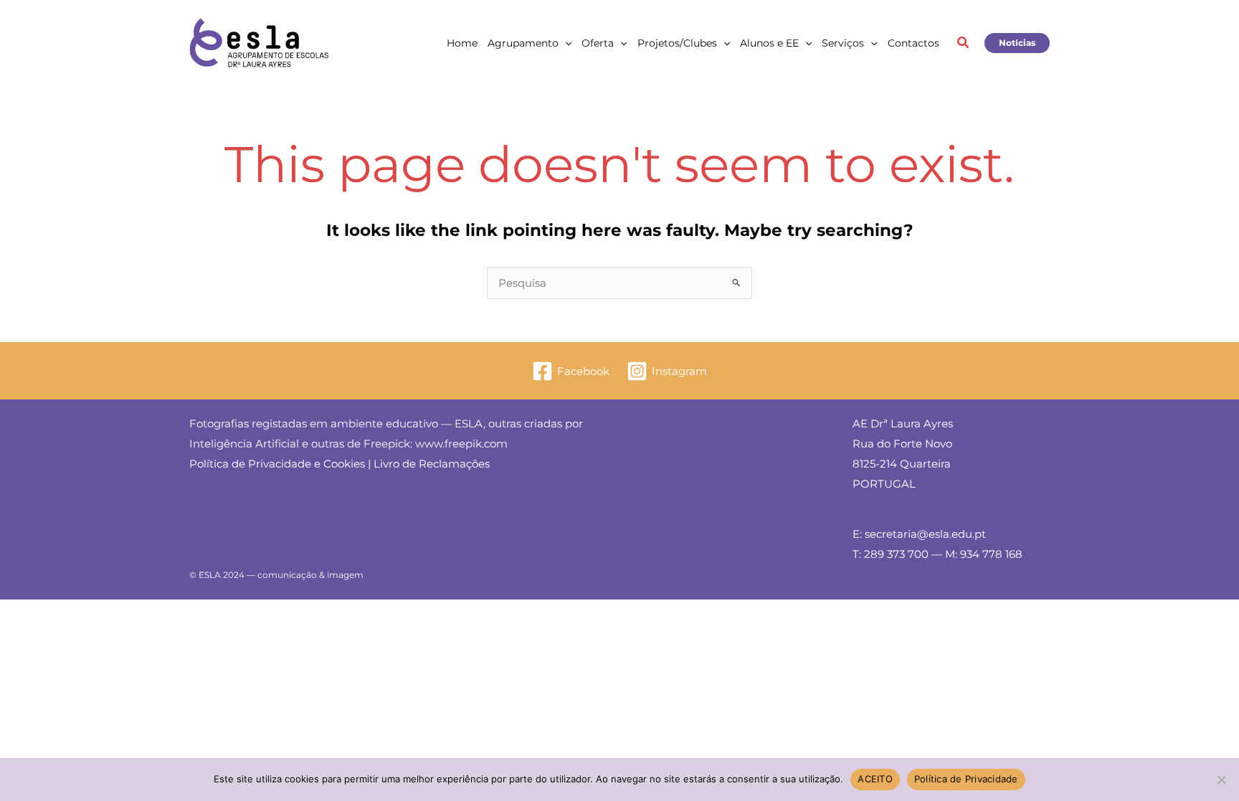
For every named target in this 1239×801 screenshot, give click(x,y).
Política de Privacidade (966, 779)
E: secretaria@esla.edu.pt (919, 534)
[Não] (1221, 779)
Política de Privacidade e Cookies (277, 463)
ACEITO (875, 779)
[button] (565, 43)
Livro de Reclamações (432, 463)
